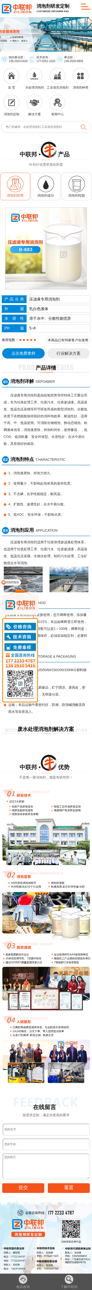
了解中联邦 (69, 1287)
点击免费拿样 (23, 353)
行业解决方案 (68, 353)
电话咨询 (23, 1287)
